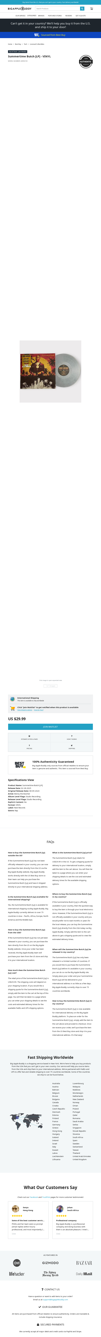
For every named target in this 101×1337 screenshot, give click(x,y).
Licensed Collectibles (37, 44)
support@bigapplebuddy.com (55, 1299)
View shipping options (24, 710)
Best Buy (18, 44)
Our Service (20, 15)
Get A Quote (81, 15)
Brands (41, 15)
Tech (25, 44)
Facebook (34, 1197)
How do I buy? (38, 710)
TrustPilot (46, 1197)
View (14, 1233)
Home (10, 44)
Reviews (68, 15)
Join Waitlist (50, 726)
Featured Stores (55, 15)
